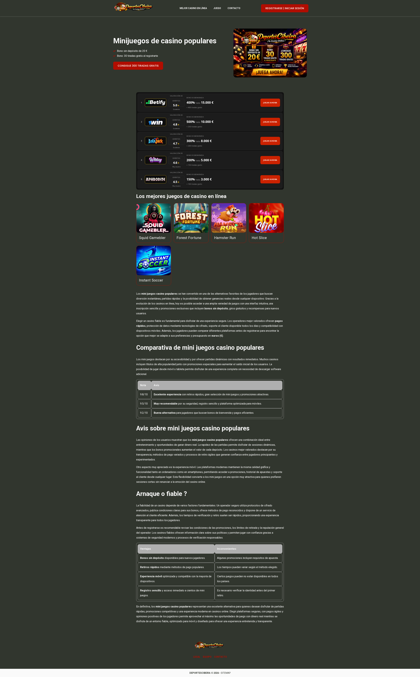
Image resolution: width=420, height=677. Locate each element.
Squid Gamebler (152, 238)
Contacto (234, 8)
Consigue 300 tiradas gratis (138, 66)
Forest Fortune (189, 238)
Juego (217, 8)
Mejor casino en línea (193, 8)
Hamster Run (225, 238)
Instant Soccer (151, 280)
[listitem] (210, 103)
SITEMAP (226, 673)
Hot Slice (259, 238)
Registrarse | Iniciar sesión (284, 8)
